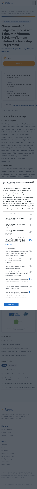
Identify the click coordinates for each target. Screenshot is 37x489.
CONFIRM (11, 304)
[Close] (33, 182)
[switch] (30, 219)
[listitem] (18, 214)
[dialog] (18, 244)
